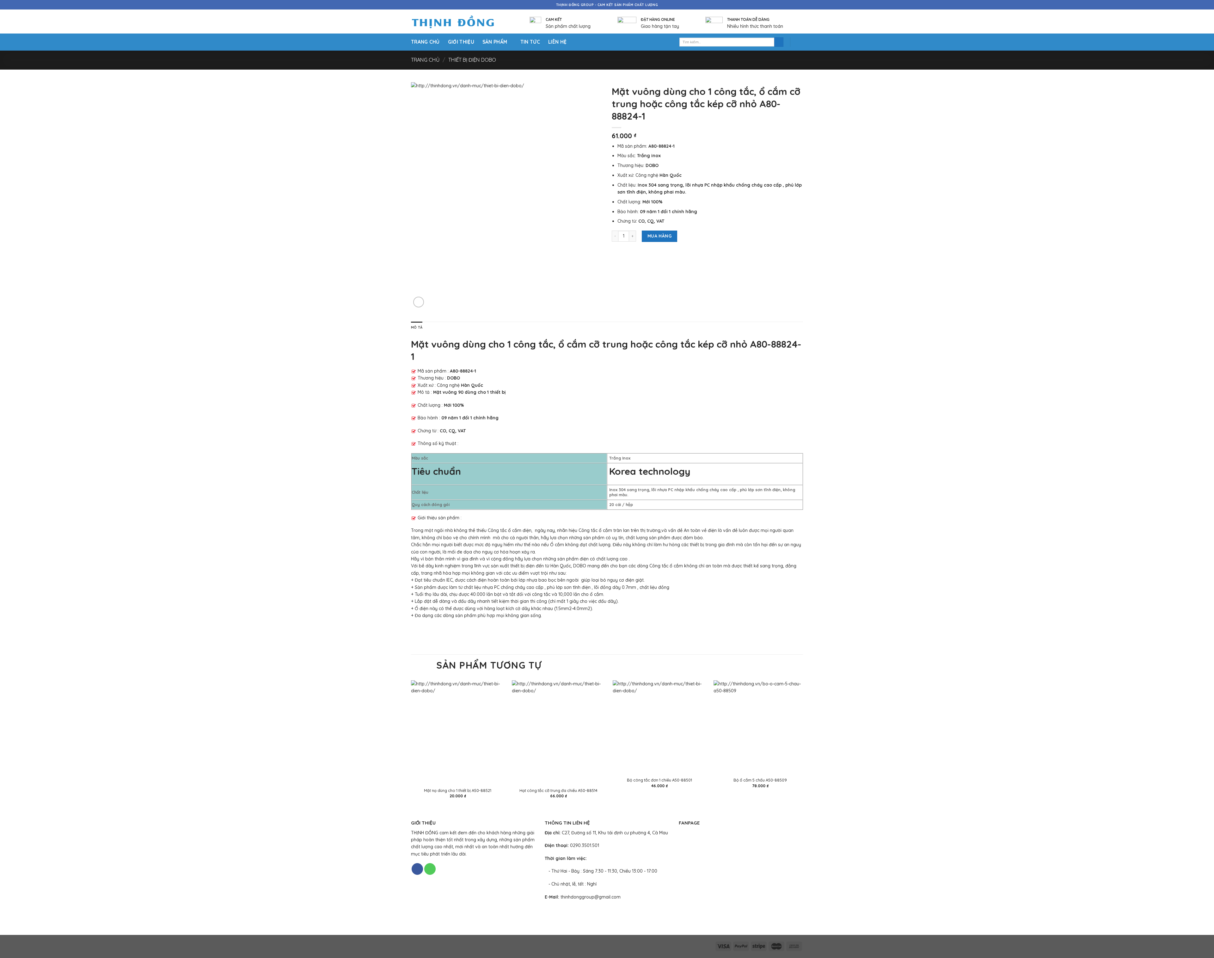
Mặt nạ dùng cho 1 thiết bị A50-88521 (457, 790)
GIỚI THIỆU (461, 42)
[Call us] (430, 869)
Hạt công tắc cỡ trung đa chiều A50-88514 (558, 790)
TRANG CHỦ (425, 42)
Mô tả (416, 327)
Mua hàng (659, 236)
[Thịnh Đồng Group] (461, 21)
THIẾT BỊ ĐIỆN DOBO (472, 60)
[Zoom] (418, 302)
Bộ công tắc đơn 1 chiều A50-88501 (659, 779)
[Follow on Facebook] (417, 869)
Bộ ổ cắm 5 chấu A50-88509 (760, 779)
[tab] (416, 328)
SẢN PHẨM (494, 42)
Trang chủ (425, 60)
